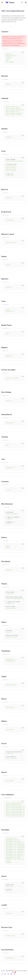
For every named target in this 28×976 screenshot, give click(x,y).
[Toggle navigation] (26, 2)
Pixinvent (11, 970)
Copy (23, 52)
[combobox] (22, 2)
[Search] (22, 2)
